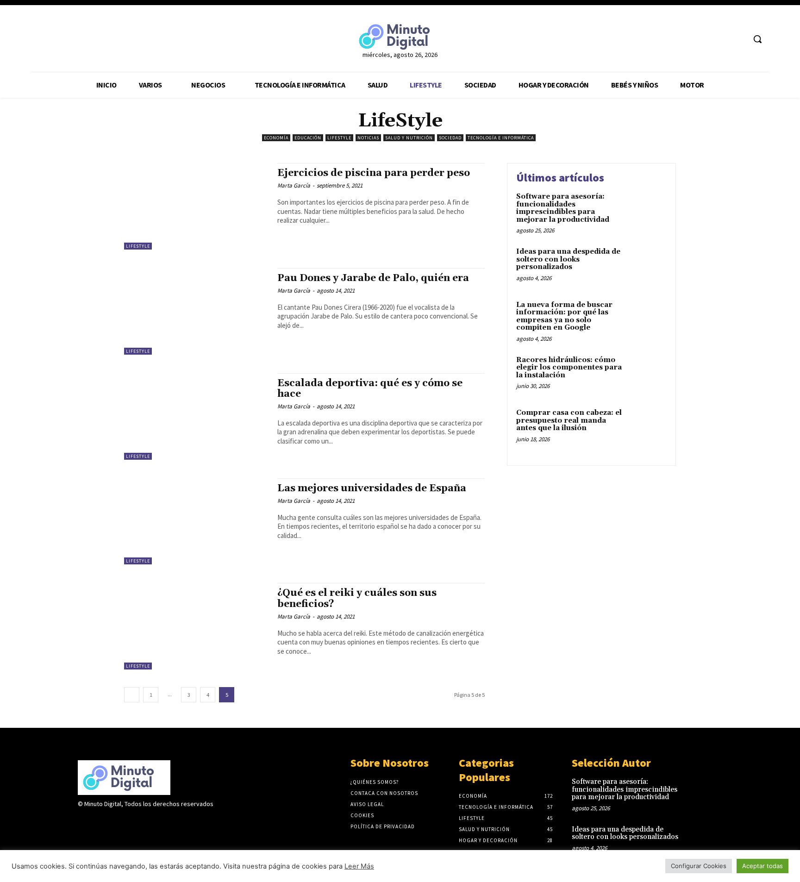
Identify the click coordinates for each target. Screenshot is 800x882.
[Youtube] (737, 39)
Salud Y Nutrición (409, 138)
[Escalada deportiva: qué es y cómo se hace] (196, 416)
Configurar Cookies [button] (698, 865)
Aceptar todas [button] (762, 865)
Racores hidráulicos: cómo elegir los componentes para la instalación (569, 368)
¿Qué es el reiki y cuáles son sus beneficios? (357, 598)
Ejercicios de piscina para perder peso (373, 173)
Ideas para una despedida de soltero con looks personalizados (568, 259)
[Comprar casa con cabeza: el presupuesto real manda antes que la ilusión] (647, 427)
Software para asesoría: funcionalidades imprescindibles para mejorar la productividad (563, 208)
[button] (757, 39)
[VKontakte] (132, 822)
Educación (307, 138)
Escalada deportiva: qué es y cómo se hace (369, 388)
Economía (276, 138)
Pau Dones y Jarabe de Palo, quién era (373, 278)
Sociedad (450, 138)
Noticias (368, 138)
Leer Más (359, 866)
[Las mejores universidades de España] (196, 521)
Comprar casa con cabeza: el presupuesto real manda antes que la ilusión (569, 420)
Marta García (293, 185)
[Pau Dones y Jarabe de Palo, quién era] (196, 311)
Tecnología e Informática (501, 138)
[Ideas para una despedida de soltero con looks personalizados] (647, 266)
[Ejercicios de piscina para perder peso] (196, 206)
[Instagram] (100, 822)
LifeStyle (339, 138)
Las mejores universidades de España (371, 488)
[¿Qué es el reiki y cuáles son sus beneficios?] (196, 626)
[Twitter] (720, 39)
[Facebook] (703, 39)
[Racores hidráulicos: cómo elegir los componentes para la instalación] (647, 374)
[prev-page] (131, 694)
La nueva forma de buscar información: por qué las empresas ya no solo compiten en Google (564, 316)
